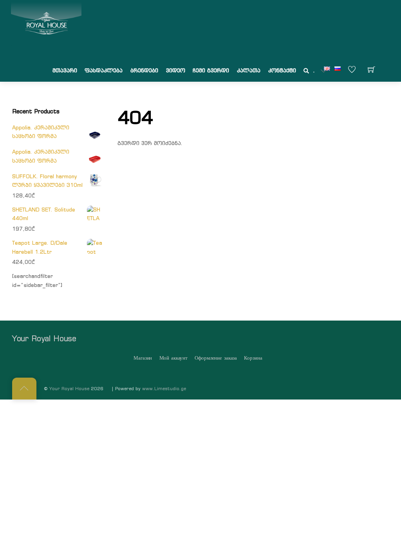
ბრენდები (144, 70)
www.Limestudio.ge (164, 388)
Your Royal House (69, 388)
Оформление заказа (216, 358)
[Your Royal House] (46, 23)
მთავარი (64, 70)
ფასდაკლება (104, 70)
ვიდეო (175, 70)
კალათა (248, 70)
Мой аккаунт (173, 358)
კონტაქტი (282, 70)
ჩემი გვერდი (211, 70)
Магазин (143, 358)
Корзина (253, 358)
